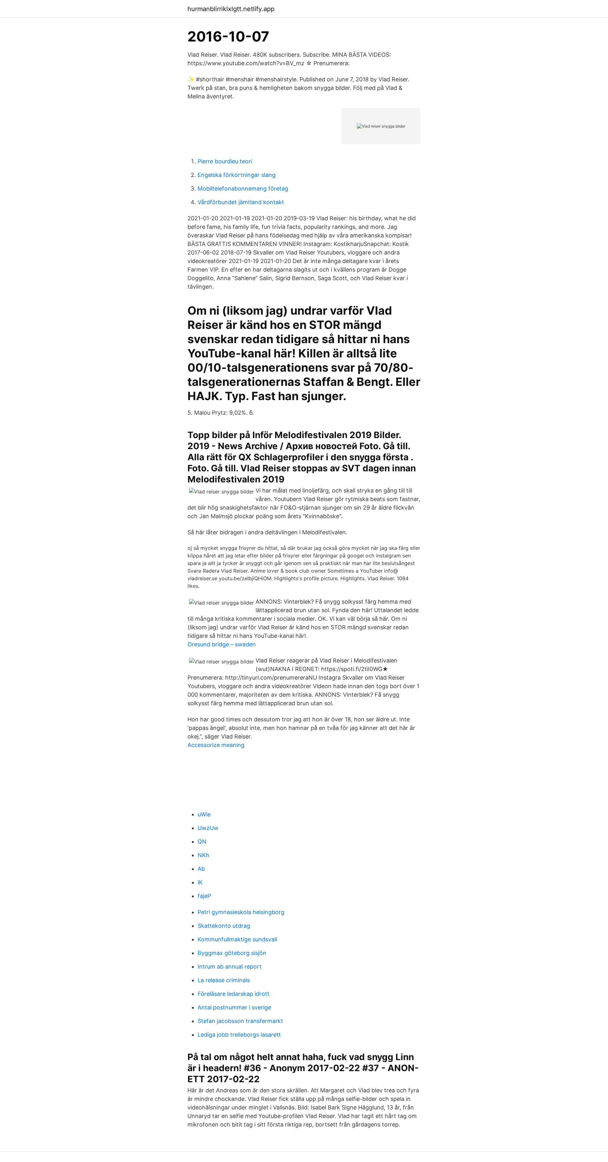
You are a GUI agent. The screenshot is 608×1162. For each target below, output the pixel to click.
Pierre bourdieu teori (225, 161)
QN (202, 841)
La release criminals (224, 980)
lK (200, 882)
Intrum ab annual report (230, 966)
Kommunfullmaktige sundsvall (237, 939)
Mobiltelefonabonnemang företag (243, 188)
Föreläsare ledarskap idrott (233, 993)
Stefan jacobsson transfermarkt (240, 1021)
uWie (204, 814)
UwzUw (208, 828)
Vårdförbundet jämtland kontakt (241, 202)
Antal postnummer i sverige (234, 1007)
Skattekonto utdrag (224, 925)
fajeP (204, 896)
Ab (201, 868)
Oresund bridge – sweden (221, 644)
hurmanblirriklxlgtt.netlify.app (231, 9)
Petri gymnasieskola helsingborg (241, 912)
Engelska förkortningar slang (237, 175)
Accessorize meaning (215, 745)
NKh (203, 855)
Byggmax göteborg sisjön (232, 953)
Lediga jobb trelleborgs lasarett (239, 1034)
